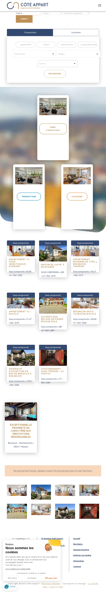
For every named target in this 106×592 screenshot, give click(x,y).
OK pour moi (51, 578)
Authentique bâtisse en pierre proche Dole (52, 319)
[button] (9, 587)
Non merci (12, 578)
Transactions (30, 32)
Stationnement (67, 44)
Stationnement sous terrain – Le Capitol (52, 371)
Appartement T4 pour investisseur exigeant (19, 262)
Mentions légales (51, 583)
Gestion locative (81, 549)
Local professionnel (88, 44)
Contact (77, 566)
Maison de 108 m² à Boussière (52, 266)
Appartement (25, 44)
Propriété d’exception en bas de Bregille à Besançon (20, 372)
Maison (46, 44)
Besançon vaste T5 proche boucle (84, 312)
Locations (76, 32)
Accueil (76, 538)
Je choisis (31, 578)
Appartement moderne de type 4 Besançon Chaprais (85, 262)
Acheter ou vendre (82, 555)
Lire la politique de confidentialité (18, 569)
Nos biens (78, 544)
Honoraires (78, 561)
